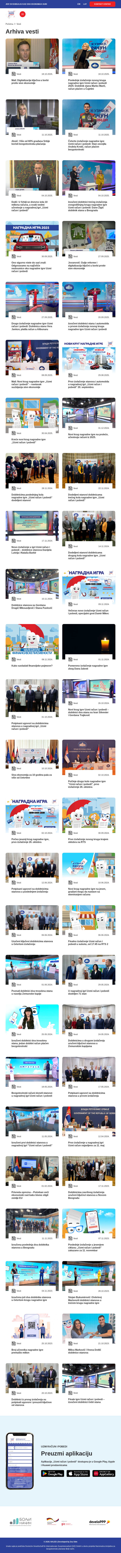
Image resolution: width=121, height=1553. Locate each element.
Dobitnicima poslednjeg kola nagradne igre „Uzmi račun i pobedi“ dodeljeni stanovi (32, 497)
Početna (9, 24)
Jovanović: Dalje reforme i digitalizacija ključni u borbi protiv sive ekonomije (87, 265)
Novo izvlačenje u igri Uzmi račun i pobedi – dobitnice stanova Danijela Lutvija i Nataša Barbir (31, 550)
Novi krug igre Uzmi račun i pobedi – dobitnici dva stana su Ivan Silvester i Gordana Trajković (88, 712)
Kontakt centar (102, 4)
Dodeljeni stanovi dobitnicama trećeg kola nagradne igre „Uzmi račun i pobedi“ (86, 497)
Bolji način (70, 1549)
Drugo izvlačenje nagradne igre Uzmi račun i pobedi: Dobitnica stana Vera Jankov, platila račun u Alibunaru (32, 326)
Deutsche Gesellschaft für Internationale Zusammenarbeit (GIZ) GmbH (53, 1546)
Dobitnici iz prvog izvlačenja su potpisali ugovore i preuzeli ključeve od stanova (32, 1402)
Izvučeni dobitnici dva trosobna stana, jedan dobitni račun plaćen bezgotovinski (30, 1043)
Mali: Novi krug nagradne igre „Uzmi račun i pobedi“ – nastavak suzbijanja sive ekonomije (32, 384)
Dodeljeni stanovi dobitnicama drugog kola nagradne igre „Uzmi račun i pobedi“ (86, 555)
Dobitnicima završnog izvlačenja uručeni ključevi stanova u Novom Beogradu (87, 1195)
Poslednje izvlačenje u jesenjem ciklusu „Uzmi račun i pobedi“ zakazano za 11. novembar (86, 1247)
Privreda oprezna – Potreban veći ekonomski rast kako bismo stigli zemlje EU (30, 1195)
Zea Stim (73, 1542)
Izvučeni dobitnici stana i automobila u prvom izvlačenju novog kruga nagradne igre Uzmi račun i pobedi (88, 326)
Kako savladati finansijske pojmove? (32, 665)
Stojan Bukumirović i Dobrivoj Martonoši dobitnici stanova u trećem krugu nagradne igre (85, 1300)
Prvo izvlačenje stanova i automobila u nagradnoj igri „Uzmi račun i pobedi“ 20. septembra (88, 384)
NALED (53, 1542)
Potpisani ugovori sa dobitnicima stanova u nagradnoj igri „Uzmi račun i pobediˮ (30, 726)
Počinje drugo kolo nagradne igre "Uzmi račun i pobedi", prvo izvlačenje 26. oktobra (87, 784)
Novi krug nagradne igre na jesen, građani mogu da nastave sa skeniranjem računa (87, 892)
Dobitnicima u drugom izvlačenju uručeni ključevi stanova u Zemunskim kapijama (86, 1043)
